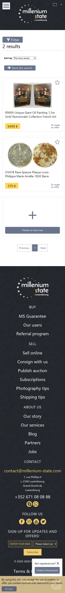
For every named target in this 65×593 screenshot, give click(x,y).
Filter (15, 39)
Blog (32, 433)
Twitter (43, 521)
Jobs (32, 451)
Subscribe (32, 552)
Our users (32, 325)
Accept (9, 588)
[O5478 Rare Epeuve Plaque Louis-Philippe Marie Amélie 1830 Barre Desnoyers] (32, 154)
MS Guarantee (32, 316)
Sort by (8, 58)
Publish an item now (32, 230)
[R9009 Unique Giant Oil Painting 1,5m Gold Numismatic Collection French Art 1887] (32, 95)
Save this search (22, 68)
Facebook (22, 521)
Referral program (32, 333)
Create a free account (47, 570)
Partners (32, 442)
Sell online (32, 352)
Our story (33, 416)
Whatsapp (35, 504)
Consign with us (32, 361)
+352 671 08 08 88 (32, 496)
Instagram (29, 521)
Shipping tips (32, 397)
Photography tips (32, 388)
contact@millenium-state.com (32, 470)
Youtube (36, 521)
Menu (6, 6)
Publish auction (32, 370)
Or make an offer (55, 126)
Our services (32, 425)
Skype (29, 504)
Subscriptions (32, 379)
